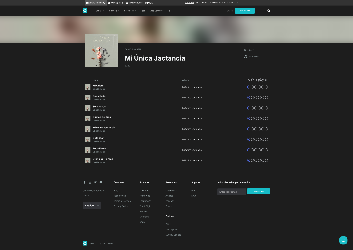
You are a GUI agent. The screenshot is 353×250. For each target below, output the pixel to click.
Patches (144, 211)
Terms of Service (122, 201)
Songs (98, 11)
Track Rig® (145, 206)
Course (169, 206)
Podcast (169, 201)
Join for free (244, 10)
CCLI (168, 224)
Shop (142, 221)
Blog (116, 190)
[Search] (268, 10)
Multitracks (145, 190)
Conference (171, 190)
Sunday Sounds (173, 234)
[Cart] (261, 10)
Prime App (145, 195)
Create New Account (93, 190)
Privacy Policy (121, 206)
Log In (86, 195)
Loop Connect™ (156, 11)
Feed (143, 11)
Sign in (230, 11)
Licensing (144, 216)
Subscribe (259, 191)
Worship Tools (172, 229)
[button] (257, 80)
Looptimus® (146, 201)
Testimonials (120, 195)
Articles (169, 195)
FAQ (193, 195)
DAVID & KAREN (133, 49)
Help (170, 11)
